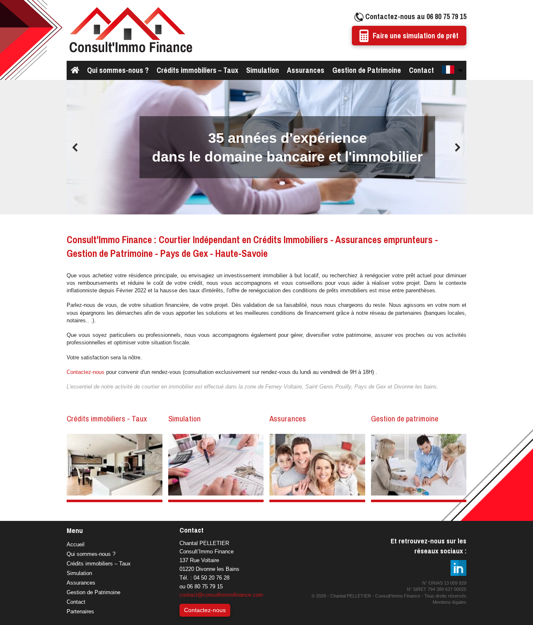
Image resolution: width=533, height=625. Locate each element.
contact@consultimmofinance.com (221, 595)
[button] (75, 147)
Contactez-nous (86, 372)
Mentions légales (449, 602)
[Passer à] (452, 70)
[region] (266, 147)
